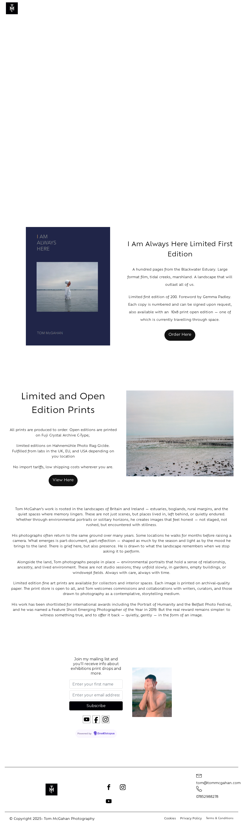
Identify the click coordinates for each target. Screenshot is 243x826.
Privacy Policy (191, 818)
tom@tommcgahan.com (218, 783)
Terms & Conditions (220, 818)
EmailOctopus (106, 733)
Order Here (179, 335)
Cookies (170, 818)
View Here (63, 480)
